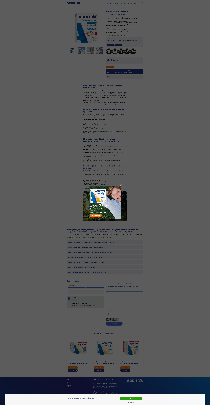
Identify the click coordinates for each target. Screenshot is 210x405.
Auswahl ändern (131, 402)
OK (131, 398)
